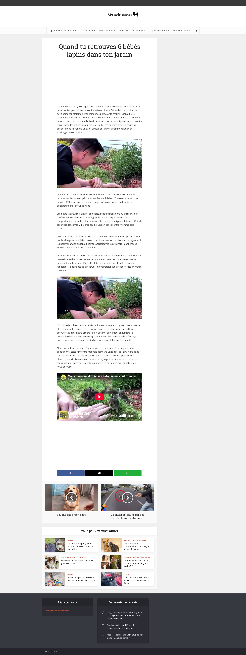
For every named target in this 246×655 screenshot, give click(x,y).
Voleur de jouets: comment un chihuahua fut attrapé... (82, 579)
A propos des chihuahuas (63, 30)
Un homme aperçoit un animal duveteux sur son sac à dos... (80, 546)
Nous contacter (181, 30)
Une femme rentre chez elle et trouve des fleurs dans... (136, 580)
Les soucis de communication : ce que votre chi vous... (136, 546)
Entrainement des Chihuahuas (98, 30)
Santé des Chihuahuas (132, 30)
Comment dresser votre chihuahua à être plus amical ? (136, 563)
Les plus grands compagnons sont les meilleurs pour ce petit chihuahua (124, 615)
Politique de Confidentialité (57, 610)
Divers (70, 540)
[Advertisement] (99, 84)
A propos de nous (159, 30)
